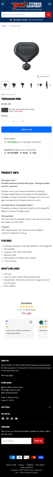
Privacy (21, 465)
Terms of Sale (11, 465)
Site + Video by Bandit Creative (26, 473)
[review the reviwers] (30, 323)
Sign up (38, 441)
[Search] (48, 14)
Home (3, 26)
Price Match (40, 465)
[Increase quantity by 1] (23, 121)
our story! (9, 375)
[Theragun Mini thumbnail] (5, 85)
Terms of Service (26, 467)
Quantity (4, 116)
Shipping (30, 465)
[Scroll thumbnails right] (50, 85)
